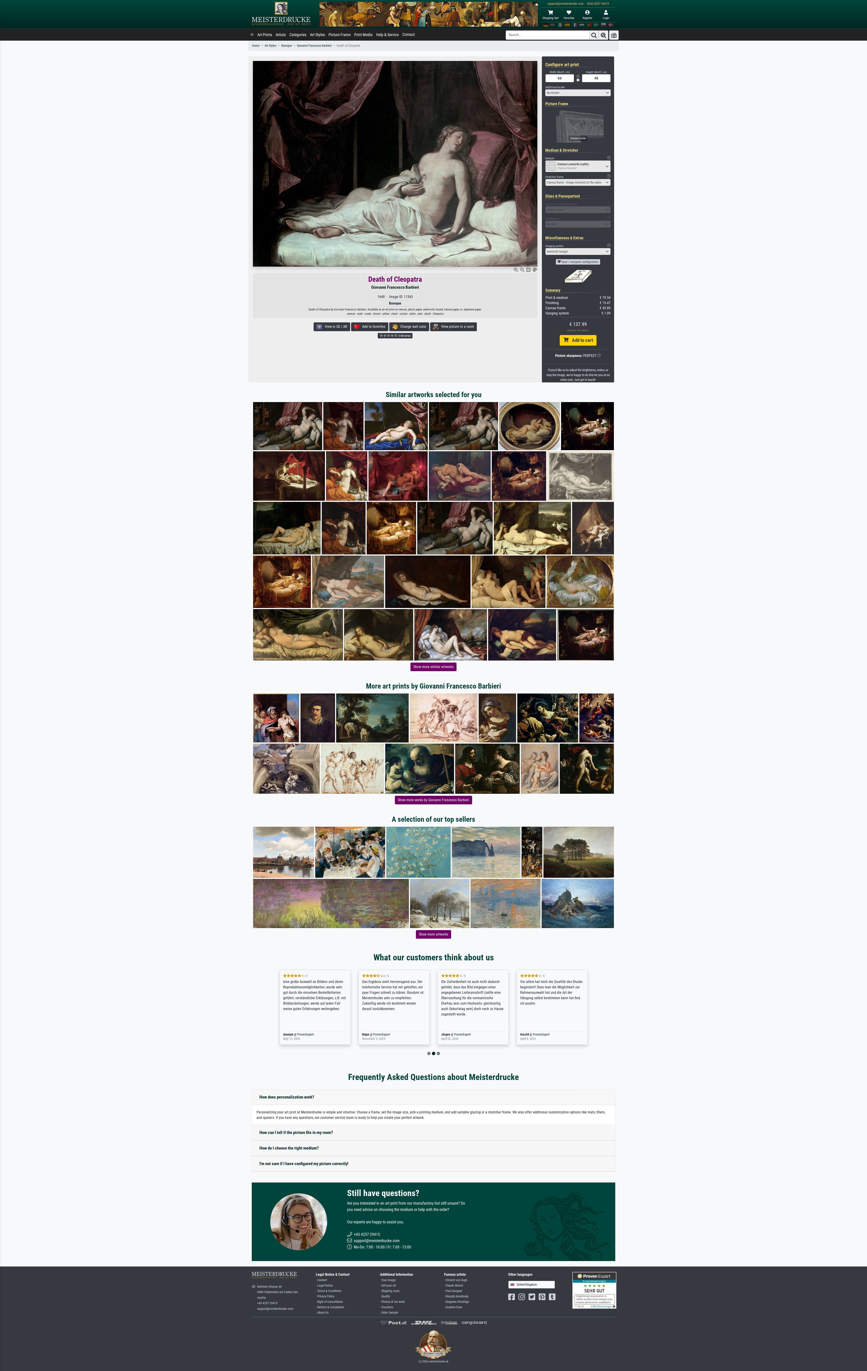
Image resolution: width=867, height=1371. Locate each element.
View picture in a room (456, 326)
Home (256, 46)
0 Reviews (404, 336)
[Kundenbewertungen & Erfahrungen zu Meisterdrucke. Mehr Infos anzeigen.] (594, 1290)
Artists (281, 35)
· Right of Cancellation (329, 1302)
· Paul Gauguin (453, 1291)
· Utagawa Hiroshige (456, 1302)
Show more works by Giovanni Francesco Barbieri (433, 800)
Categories (297, 35)
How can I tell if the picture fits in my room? (296, 1132)
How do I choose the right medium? (289, 1148)
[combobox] (578, 92)
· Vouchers (386, 1307)
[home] (252, 34)
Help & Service (387, 35)
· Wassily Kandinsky (456, 1296)
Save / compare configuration (579, 262)
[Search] (594, 35)
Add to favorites (372, 326)
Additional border (555, 87)
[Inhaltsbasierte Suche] (603, 35)
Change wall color (412, 326)
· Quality (385, 1296)
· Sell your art (388, 1285)
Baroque (286, 46)
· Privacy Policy (325, 1296)
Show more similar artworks (433, 667)
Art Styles (317, 35)
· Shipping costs (389, 1291)
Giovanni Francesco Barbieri (314, 46)
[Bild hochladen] (614, 35)
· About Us (322, 1313)
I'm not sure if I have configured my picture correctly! (303, 1163)
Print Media (363, 35)
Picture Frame (340, 35)
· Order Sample (389, 1313)
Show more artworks (433, 934)
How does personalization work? (286, 1097)
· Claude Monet (453, 1285)
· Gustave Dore (453, 1307)
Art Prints (264, 35)
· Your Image (388, 1280)
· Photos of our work (392, 1302)
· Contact (321, 1280)
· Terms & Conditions (328, 1291)
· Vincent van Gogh (455, 1280)
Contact (408, 34)
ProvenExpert (304, 1034)
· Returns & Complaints (330, 1307)
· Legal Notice (324, 1285)
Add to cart (581, 340)
